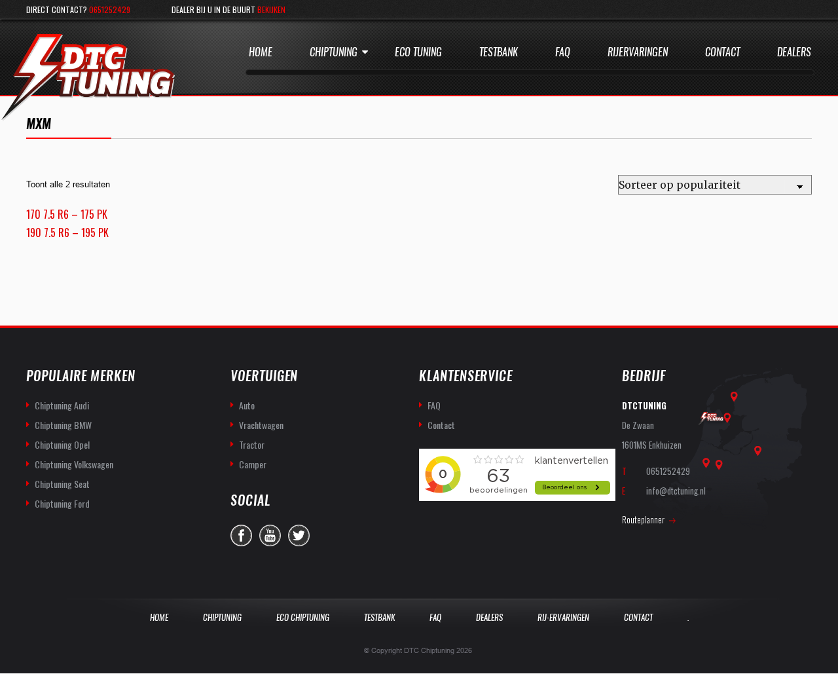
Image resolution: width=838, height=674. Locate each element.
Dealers (794, 52)
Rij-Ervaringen (563, 617)
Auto (247, 405)
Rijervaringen (638, 52)
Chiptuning (333, 52)
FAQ (434, 405)
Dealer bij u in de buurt (228, 9)
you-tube (270, 535)
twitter (299, 535)
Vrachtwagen (261, 425)
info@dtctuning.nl (676, 490)
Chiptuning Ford (62, 503)
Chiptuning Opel (62, 444)
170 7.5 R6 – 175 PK (66, 214)
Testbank (498, 52)
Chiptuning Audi (62, 405)
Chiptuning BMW (63, 425)
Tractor (251, 444)
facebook (241, 535)
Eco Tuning (418, 52)
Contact (722, 52)
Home (260, 52)
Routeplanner (643, 519)
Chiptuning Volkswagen (74, 464)
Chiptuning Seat (62, 484)
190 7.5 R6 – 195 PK (67, 232)
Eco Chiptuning (302, 617)
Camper (252, 464)
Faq (562, 52)
